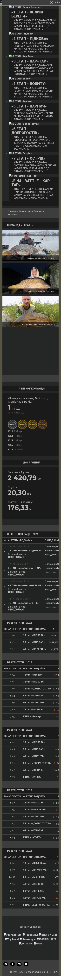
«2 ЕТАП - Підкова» (29, 39)
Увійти (56, 2)
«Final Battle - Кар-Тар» (31, 183)
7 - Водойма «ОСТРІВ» (24, 603)
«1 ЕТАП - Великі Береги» (27, 14)
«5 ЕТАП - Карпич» (29, 106)
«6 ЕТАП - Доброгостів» (25, 131)
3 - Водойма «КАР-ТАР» (24, 568)
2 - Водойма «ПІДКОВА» (24, 550)
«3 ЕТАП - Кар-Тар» (29, 61)
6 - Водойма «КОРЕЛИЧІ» (25, 585)
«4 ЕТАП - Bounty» (29, 84)
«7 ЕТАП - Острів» (28, 158)
